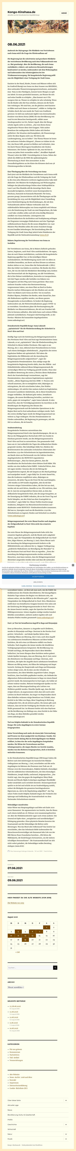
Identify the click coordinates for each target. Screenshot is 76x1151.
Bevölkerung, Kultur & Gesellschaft (21, 1115)
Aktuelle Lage (13, 1105)
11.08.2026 (14, 1023)
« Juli (18, 952)
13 (32, 936)
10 (11, 936)
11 (18, 936)
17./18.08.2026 (15, 1006)
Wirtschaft (12, 1129)
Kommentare (15, 1052)
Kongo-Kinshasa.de (21, 12)
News (10, 1110)
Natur (10, 1134)
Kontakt (13, 1080)
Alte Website (14, 1074)
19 (25, 940)
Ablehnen (38, 582)
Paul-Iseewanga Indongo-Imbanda (21, 851)
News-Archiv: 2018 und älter (21, 1077)
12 (25, 936)
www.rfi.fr (44, 235)
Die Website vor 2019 (16, 903)
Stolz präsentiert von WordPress (32, 1145)
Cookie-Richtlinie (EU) (19, 1088)
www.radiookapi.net (16, 516)
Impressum (51, 586)
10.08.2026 (14, 1028)
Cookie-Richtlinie (27, 586)
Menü (64, 13)
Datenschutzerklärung (40, 586)
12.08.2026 (14, 1012)
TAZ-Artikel (14, 1058)
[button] (73, 565)
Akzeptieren (38, 577)
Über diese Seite (14, 1100)
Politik (10, 1120)
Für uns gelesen (16, 1049)
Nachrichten (48, 851)
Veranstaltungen (16, 1060)
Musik (10, 1139)
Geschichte (12, 1124)
